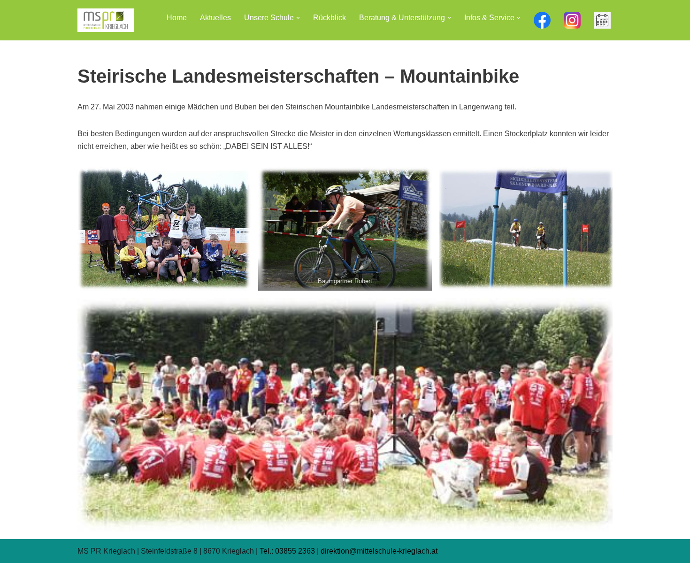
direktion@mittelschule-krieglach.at (379, 551)
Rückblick (329, 18)
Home (177, 18)
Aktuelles (215, 18)
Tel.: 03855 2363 (287, 551)
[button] (298, 18)
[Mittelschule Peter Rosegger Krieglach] (105, 20)
